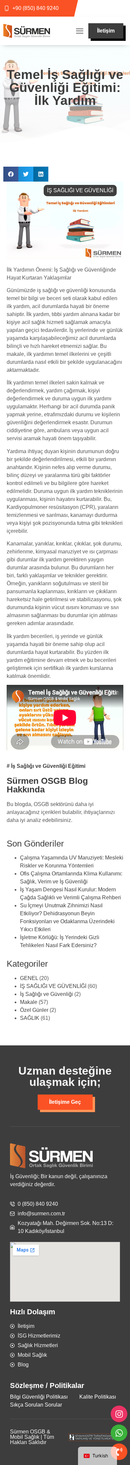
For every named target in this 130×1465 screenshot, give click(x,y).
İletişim (106, 31)
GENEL (29, 978)
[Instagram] (119, 1414)
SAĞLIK (29, 1018)
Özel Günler (34, 1010)
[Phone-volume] (119, 1451)
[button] (79, 31)
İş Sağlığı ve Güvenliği (46, 994)
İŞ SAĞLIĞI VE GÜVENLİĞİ (80, 190)
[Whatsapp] (119, 1432)
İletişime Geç (65, 1102)
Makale (28, 1002)
